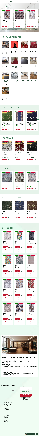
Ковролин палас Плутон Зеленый (5, 213)
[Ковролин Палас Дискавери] (7, 14)
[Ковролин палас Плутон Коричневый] (32, 205)
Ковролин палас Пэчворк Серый (5, 184)
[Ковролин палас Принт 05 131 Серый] (31, 235)
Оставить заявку (25, 391)
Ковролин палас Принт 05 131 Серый (31, 243)
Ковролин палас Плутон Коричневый (31, 213)
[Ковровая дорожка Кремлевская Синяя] (19, 116)
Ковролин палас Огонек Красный (30, 291)
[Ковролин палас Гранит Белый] (7, 235)
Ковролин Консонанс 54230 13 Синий (31, 124)
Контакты (13, 387)
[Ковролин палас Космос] (19, 283)
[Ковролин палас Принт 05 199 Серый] (32, 177)
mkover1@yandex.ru (8, 406)
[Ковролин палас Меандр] (32, 14)
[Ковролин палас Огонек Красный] (31, 283)
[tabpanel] (19, 18)
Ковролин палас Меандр (30, 22)
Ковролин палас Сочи (19, 21)
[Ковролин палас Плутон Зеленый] (7, 205)
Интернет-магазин (5, 385)
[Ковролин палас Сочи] (19, 14)
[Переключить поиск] (28, 1)
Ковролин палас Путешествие (6, 267)
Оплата (12, 390)
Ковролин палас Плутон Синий (18, 213)
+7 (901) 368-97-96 (9, 405)
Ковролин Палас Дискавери (5, 22)
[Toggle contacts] (20, 1)
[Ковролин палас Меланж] (31, 259)
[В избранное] (8, 26)
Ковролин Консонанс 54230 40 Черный (31, 154)
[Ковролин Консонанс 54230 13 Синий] (32, 116)
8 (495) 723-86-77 (8, 402)
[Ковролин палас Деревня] (19, 235)
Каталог (3, 387)
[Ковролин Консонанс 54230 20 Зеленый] (7, 116)
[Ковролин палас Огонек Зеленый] (19, 259)
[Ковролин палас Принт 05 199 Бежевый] (19, 177)
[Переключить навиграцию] (2, 1)
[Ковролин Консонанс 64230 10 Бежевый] (7, 146)
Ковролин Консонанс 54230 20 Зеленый (6, 124)
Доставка (13, 388)
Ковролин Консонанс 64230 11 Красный (19, 154)
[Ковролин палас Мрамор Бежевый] (7, 307)
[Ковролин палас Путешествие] (7, 259)
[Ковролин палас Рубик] (19, 307)
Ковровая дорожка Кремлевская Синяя (19, 124)
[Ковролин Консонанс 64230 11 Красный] (19, 146)
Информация (13, 385)
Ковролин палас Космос (18, 291)
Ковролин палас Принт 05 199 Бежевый (19, 184)
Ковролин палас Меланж (30, 267)
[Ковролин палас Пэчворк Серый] (7, 177)
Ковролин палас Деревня (18, 243)
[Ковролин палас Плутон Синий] (19, 205)
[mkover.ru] (11, 1)
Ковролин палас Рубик (18, 315)
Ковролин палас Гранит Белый (6, 243)
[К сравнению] (10, 26)
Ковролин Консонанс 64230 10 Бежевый (6, 154)
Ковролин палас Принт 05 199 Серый (32, 184)
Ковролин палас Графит (6, 291)
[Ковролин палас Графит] (7, 283)
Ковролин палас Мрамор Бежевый (7, 315)
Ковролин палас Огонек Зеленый (18, 267)
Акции (2, 388)
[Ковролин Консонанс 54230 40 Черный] (32, 146)
